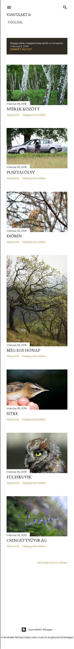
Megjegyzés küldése (33, 114)
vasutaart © (19, 14)
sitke (12, 413)
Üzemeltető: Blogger (40, 629)
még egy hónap (23, 350)
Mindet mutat (21, 49)
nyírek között (23, 109)
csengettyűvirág (27, 540)
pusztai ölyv (21, 172)
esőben (14, 236)
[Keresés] (64, 6)
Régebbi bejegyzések (52, 562)
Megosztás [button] (13, 114)
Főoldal (15, 22)
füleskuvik (19, 477)
